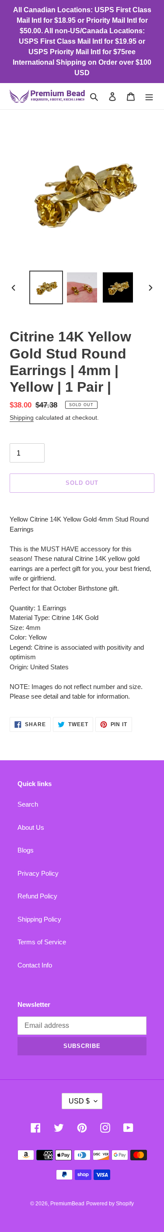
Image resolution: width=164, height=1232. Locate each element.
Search (27, 804)
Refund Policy (37, 896)
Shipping (22, 417)
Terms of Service (41, 942)
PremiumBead (67, 1204)
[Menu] (149, 96)
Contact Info (34, 965)
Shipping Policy (39, 919)
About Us (30, 827)
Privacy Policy (38, 873)
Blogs (25, 850)
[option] (46, 287)
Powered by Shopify (110, 1204)
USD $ (79, 1101)
